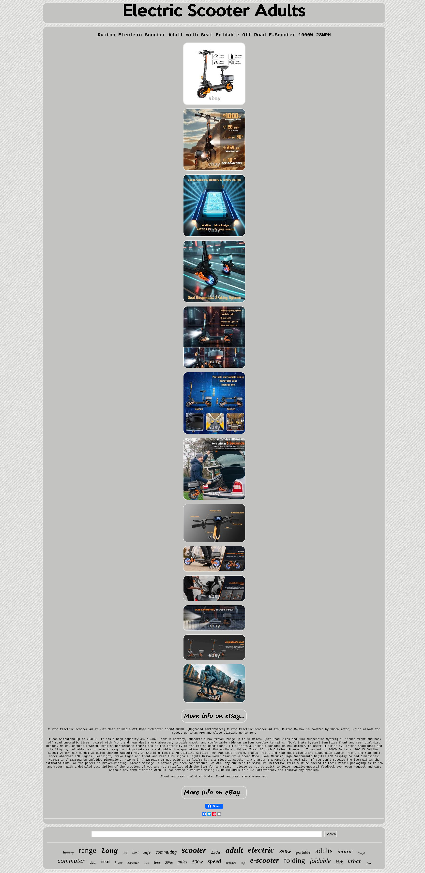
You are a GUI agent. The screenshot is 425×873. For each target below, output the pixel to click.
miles (182, 861)
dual (93, 862)
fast (369, 863)
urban (355, 861)
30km (169, 862)
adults (324, 851)
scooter (194, 850)
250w (216, 852)
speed (214, 861)
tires (157, 862)
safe (147, 852)
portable (303, 852)
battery (68, 853)
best (135, 852)
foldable (320, 860)
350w (285, 851)
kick (339, 861)
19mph (361, 853)
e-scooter (264, 860)
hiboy (118, 862)
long (109, 851)
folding (294, 860)
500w (197, 861)
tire (125, 853)
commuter (71, 860)
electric (261, 850)
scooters (231, 862)
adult (234, 850)
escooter (133, 862)
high (243, 863)
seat (105, 861)
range (87, 850)
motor (344, 851)
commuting (166, 852)
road (146, 863)
